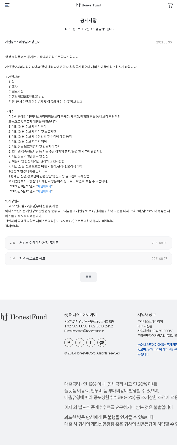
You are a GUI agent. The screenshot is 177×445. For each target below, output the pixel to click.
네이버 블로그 (68, 342)
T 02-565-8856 (75, 326)
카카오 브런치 (79, 342)
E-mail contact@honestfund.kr (84, 331)
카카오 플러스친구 (101, 342)
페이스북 (90, 342)
